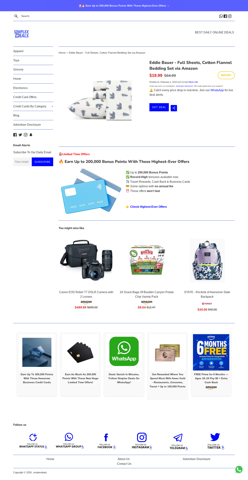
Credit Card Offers (24, 97)
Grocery (18, 69)
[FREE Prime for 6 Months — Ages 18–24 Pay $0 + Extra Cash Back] (211, 352)
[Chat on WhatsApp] (238, 470)
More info (193, 82)
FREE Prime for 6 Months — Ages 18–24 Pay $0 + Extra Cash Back (211, 378)
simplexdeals (40, 472)
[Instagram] (230, 16)
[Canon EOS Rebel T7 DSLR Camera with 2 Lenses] (86, 260)
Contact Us (124, 463)
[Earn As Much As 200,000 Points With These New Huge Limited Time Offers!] (80, 352)
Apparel (18, 51)
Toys (16, 60)
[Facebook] (225, 16)
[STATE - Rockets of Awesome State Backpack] (207, 260)
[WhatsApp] (221, 16)
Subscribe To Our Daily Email (32, 152)
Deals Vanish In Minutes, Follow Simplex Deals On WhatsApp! (124, 378)
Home (17, 78)
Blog (16, 115)
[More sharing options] (174, 108)
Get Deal (159, 107)
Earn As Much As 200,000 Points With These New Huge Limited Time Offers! (80, 378)
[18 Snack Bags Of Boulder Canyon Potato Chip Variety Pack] (146, 260)
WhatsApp (217, 90)
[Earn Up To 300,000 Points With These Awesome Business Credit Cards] (37, 352)
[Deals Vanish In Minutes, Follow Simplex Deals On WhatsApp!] (124, 352)
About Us (124, 459)
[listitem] (37, 364)
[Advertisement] (124, 28)
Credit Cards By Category (33, 106)
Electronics (20, 88)
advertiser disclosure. (185, 86)
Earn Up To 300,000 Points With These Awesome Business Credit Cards (37, 378)
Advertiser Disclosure (27, 124)
